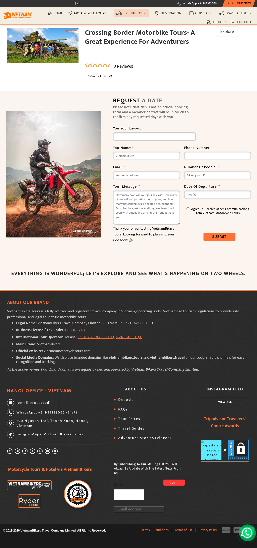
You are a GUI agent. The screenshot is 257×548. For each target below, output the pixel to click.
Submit (219, 236)
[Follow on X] (32, 451)
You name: (123, 148)
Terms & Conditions (155, 530)
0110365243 (74, 330)
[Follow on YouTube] (55, 451)
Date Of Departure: (202, 186)
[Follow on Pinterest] (47, 451)
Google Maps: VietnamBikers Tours (50, 434)
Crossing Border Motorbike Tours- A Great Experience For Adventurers (140, 37)
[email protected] (93, 3)
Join (174, 482)
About (217, 22)
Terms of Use (184, 530)
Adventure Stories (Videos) (144, 438)
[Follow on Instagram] (17, 451)
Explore (227, 31)
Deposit (125, 400)
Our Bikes (203, 13)
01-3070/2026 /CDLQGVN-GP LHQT (110, 337)
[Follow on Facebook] (9, 451)
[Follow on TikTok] (25, 451)
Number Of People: (201, 167)
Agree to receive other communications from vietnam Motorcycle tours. (220, 211)
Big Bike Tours (136, 13)
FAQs (123, 409)
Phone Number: (197, 148)
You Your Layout (127, 128)
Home (58, 13)
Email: (119, 167)
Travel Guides (237, 13)
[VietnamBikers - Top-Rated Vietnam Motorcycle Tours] (17, 15)
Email (118, 485)
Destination (171, 13)
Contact (244, 22)
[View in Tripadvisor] (211, 450)
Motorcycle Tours (90, 13)
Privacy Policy (208, 530)
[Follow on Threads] (40, 451)
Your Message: (126, 186)
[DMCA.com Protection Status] (238, 450)
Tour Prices (129, 419)
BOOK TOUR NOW (238, 3)
